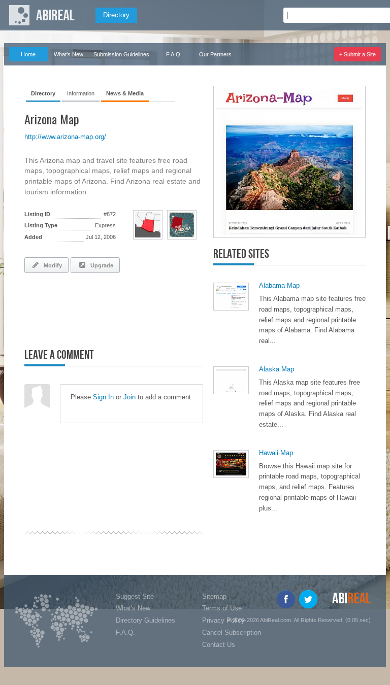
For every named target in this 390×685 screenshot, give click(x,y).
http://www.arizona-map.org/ (65, 137)
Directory (116, 15)
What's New (68, 54)
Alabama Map (279, 285)
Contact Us (218, 644)
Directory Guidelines (145, 620)
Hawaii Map (276, 453)
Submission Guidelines (121, 54)
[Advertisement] (143, 308)
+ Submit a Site (357, 54)
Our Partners (215, 54)
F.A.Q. (174, 54)
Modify (51, 265)
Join (129, 397)
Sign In (103, 397)
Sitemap (214, 596)
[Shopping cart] (370, 15)
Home (28, 54)
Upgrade (100, 265)
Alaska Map (276, 369)
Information (80, 93)
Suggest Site (135, 596)
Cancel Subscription (231, 632)
